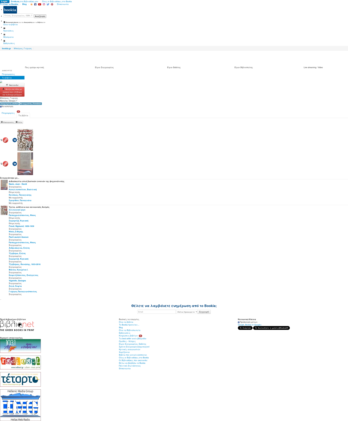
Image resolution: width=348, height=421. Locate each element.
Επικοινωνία (63, 4)
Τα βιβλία (7, 77)
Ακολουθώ (13, 85)
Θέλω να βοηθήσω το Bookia (132, 363)
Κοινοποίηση (7, 106)
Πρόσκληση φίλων (248, 322)
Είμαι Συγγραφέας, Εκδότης (132, 344)
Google (241, 324)
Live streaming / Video (313, 67)
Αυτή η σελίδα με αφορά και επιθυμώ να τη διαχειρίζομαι (12, 92)
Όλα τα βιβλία (126, 322)
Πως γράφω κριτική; (34, 67)
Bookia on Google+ (253, 324)
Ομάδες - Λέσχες (127, 341)
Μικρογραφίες (8, 122)
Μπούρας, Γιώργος (23, 48)
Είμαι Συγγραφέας (104, 67)
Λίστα (20, 122)
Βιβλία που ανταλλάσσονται (133, 354)
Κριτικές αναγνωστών (129, 349)
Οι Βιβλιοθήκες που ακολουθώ (133, 360)
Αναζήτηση (40, 16)
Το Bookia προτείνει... (129, 324)
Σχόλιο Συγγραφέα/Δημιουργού (134, 346)
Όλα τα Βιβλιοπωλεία (129, 330)
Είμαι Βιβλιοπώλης (243, 67)
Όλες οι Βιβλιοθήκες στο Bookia (57, 1)
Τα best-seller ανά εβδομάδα (132, 338)
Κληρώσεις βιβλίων (128, 335)
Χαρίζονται (124, 352)
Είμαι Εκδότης (174, 67)
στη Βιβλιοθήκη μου (24, 1)
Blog (121, 327)
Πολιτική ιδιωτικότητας (130, 365)
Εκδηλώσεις (124, 332)
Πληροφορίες (8, 74)
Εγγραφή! (204, 311)
